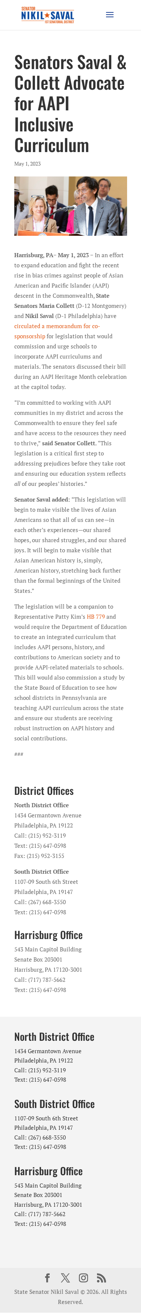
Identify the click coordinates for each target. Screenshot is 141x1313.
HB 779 (96, 616)
